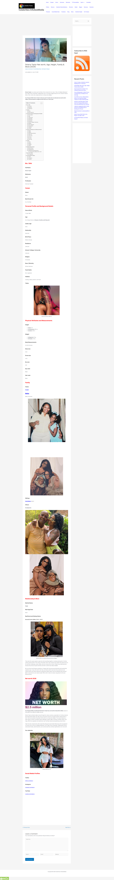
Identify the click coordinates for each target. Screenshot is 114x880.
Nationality (30, 118)
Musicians (68, 2)
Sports (82, 2)
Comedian (88, 2)
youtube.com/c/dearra (29, 794)
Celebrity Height (78, 11)
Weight (30, 132)
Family (28, 140)
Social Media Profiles (31, 155)
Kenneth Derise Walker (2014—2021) (35, 151)
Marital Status (30, 148)
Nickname (30, 107)
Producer (48, 11)
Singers (52, 2)
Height (29, 130)
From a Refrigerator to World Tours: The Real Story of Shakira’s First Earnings (81, 93)
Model (76, 7)
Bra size (30, 136)
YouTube (30, 159)
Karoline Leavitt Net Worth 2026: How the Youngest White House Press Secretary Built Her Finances (81, 103)
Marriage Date (31, 149)
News (72, 11)
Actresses (62, 2)
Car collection (30, 154)
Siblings (30, 144)
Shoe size (30, 134)
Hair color (30, 139)
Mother (30, 143)
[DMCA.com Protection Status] (4, 878)
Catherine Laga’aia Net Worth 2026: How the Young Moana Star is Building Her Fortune (81, 107)
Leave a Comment (29, 69)
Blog (68, 11)
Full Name (30, 106)
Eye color (30, 138)
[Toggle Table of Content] (41, 103)
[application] (84, 2)
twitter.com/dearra (29, 780)
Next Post (68, 827)
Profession (30, 108)
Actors (56, 2)
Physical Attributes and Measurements (34, 129)
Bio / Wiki (28, 104)
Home (47, 2)
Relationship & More (30, 146)
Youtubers (63, 11)
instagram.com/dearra (29, 787)
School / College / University (33, 122)
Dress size (30, 135)
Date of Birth (30, 114)
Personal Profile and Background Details (34, 113)
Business (86, 7)
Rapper (80, 7)
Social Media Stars (56, 11)
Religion (30, 123)
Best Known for (31, 112)
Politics (47, 7)
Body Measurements (32, 133)
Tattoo (30, 128)
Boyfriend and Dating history (33, 150)
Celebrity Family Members (61, 7)
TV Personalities (75, 2)
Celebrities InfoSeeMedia (31, 10)
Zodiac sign (31, 117)
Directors (71, 7)
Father (29, 141)
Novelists (92, 7)
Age (29, 116)
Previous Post (26, 827)
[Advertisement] (47, 26)
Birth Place (30, 119)
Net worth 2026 (30, 152)
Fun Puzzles (86, 11)
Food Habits (31, 125)
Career (28, 109)
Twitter (29, 156)
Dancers (52, 7)
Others (30, 145)
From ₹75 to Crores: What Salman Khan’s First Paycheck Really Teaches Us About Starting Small (81, 98)
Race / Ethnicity (31, 124)
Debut (29, 111)
